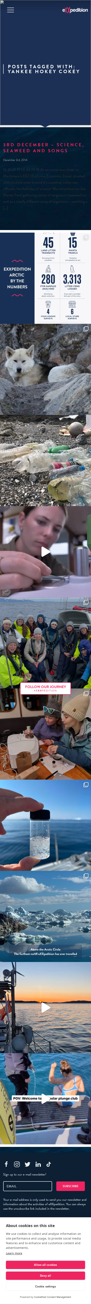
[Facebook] (6, 1164)
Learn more (14, 1253)
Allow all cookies (45, 1264)
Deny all (45, 1275)
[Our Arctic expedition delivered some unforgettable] (45, 369)
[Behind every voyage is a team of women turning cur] (45, 278)
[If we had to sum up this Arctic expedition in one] (45, 642)
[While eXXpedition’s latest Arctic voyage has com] (45, 734)
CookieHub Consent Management (52, 1296)
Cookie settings (45, 1286)
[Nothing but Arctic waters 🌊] (45, 1007)
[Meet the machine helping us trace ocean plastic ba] (45, 551)
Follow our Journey (45, 688)
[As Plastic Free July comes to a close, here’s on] (45, 460)
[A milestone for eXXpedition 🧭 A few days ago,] (45, 916)
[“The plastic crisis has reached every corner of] (45, 825)
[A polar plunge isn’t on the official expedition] (45, 1098)
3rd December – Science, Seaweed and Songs (43, 147)
